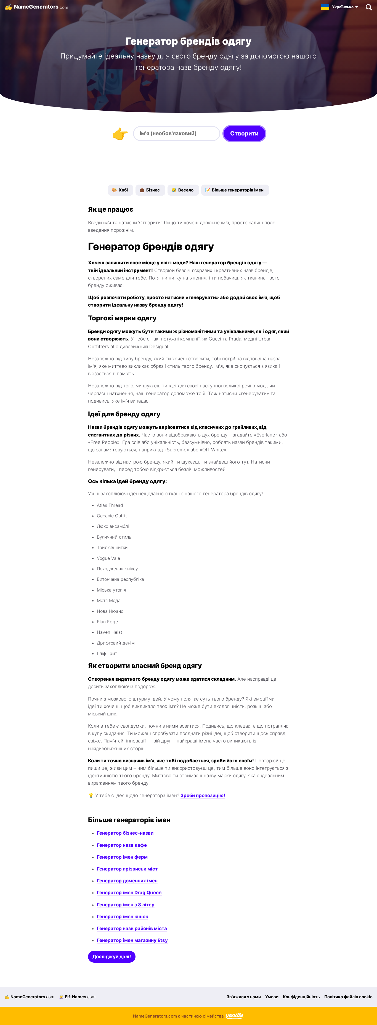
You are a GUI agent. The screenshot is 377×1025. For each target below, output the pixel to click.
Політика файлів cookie (348, 996)
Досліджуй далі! (111, 956)
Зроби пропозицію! (202, 795)
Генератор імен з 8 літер (126, 904)
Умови (271, 996)
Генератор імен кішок (122, 916)
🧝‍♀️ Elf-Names (77, 996)
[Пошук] (368, 7)
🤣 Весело (182, 190)
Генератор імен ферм (122, 857)
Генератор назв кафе (122, 845)
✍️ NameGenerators (29, 996)
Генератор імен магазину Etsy (132, 940)
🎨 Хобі (120, 190)
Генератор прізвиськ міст (127, 869)
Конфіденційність (301, 996)
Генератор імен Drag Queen (129, 892)
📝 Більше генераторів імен (234, 190)
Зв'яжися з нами (244, 996)
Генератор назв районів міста (132, 928)
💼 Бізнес (149, 190)
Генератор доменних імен (127, 880)
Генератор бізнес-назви (125, 833)
